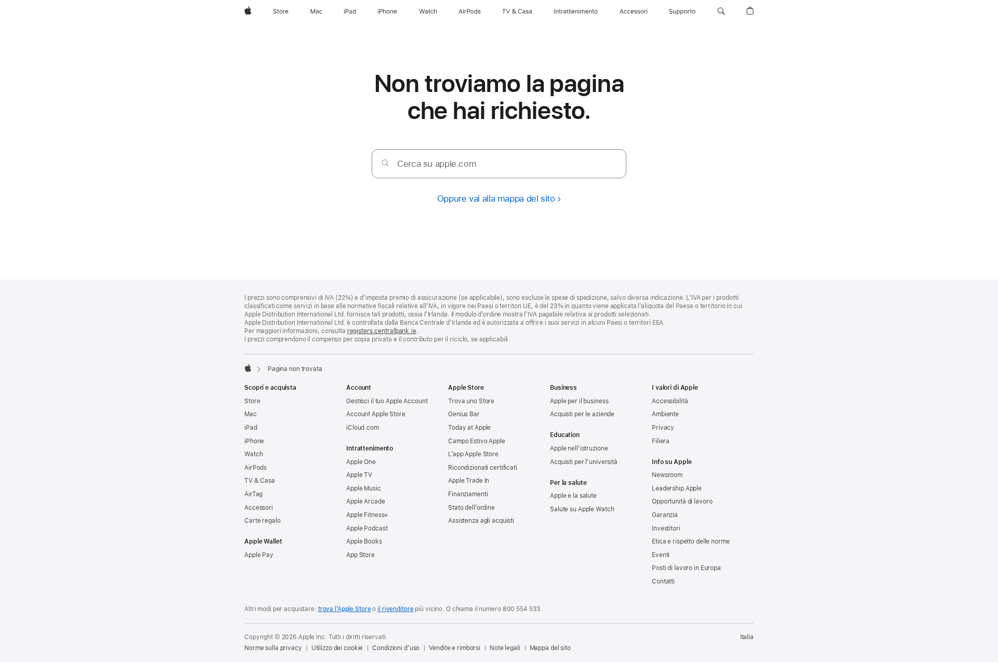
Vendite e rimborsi (454, 648)
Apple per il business (579, 401)
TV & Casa (259, 480)
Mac (250, 414)
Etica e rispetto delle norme (691, 541)
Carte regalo (262, 520)
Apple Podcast (366, 528)
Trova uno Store (471, 401)
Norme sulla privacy (273, 648)
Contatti (663, 581)
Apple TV (359, 475)
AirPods (255, 467)
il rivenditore (395, 609)
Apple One (361, 462)
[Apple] (248, 368)
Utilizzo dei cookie (337, 648)
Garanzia (665, 515)
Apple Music (363, 488)
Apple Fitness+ (367, 515)
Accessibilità (670, 401)
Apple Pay (258, 555)
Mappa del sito (550, 648)
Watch (253, 454)
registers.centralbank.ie (381, 331)
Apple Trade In (468, 480)
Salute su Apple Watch (582, 509)
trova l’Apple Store (344, 609)
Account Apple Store (375, 414)
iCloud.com (362, 427)
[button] (721, 11)
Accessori (258, 507)
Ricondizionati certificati (482, 467)
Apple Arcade (365, 501)
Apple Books (364, 541)
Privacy (663, 427)
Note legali (505, 648)
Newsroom (667, 475)
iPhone (254, 441)
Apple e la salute (573, 495)
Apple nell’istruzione (579, 448)
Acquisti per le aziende (582, 414)
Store (252, 401)
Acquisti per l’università (584, 462)
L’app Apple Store (473, 454)
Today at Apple (469, 427)
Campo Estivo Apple (476, 441)
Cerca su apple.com (436, 163)
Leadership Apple (677, 488)
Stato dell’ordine (471, 507)
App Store (360, 555)
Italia (747, 637)
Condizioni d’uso (395, 648)
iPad (250, 427)
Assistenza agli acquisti (481, 520)
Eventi (660, 555)
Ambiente (665, 414)
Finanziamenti (468, 494)
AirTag (253, 494)
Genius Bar (464, 414)
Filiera (660, 441)
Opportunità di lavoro (682, 501)
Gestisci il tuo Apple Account (387, 401)
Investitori (666, 528)
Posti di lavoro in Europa (686, 568)
